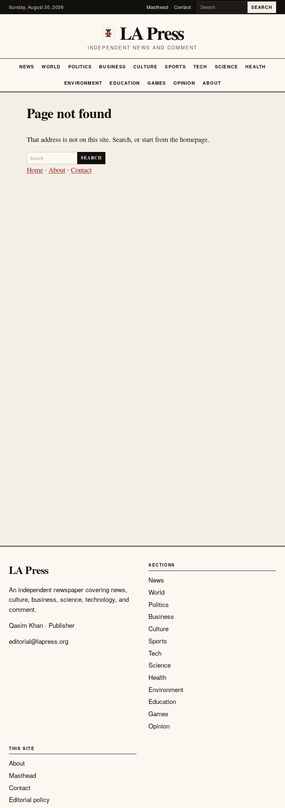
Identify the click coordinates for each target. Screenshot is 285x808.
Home (35, 169)
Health (255, 66)
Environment (83, 82)
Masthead (157, 7)
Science (226, 66)
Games (156, 82)
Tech (200, 66)
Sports (175, 66)
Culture (145, 66)
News (27, 66)
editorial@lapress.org (38, 641)
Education (124, 82)
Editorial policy (29, 799)
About (212, 82)
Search (261, 7)
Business (112, 66)
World (51, 66)
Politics (80, 66)
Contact (182, 7)
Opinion (184, 82)
